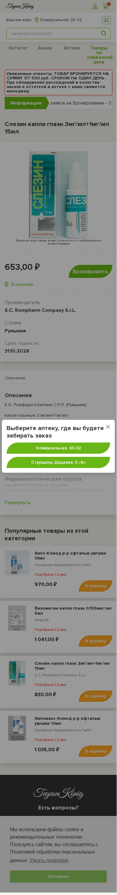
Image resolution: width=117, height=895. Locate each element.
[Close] (108, 426)
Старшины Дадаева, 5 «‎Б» (58, 462)
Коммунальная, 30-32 (58, 448)
